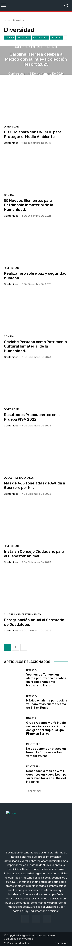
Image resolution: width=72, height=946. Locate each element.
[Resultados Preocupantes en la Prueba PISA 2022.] (36, 384)
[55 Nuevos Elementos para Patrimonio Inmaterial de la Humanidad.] (36, 170)
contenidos (11, 142)
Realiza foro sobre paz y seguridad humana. (35, 275)
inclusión (56, 37)
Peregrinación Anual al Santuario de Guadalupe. (34, 622)
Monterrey (33, 744)
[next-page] (23, 647)
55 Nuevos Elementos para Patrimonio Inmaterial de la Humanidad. (28, 205)
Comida (10, 37)
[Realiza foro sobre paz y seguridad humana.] (36, 243)
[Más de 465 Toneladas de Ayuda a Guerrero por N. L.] (36, 453)
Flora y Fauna (40, 37)
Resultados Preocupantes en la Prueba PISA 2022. (32, 417)
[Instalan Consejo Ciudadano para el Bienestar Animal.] (36, 521)
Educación (23, 37)
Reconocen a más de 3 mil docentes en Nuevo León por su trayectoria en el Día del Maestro (47, 776)
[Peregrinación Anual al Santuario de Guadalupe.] (36, 590)
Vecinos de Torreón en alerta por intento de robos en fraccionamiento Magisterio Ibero (46, 680)
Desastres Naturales (19, 477)
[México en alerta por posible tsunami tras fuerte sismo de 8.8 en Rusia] (13, 702)
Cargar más (34, 791)
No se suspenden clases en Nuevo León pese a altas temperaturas (46, 752)
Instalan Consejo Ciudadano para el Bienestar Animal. (34, 553)
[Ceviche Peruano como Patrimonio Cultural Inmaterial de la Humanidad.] (36, 312)
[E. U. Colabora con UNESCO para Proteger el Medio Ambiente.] (36, 102)
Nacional (31, 670)
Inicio (7, 20)
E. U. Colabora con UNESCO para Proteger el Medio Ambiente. (32, 134)
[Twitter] (47, 919)
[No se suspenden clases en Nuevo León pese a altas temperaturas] (13, 750)
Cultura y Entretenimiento (36, 47)
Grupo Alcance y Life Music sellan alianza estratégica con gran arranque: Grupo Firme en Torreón (46, 728)
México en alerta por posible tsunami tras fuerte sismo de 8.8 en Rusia (46, 704)
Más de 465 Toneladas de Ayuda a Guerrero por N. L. (34, 485)
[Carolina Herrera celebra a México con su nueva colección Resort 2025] (36, 60)
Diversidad (11, 126)
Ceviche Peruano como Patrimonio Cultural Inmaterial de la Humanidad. (35, 346)
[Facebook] (25, 919)
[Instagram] (36, 919)
